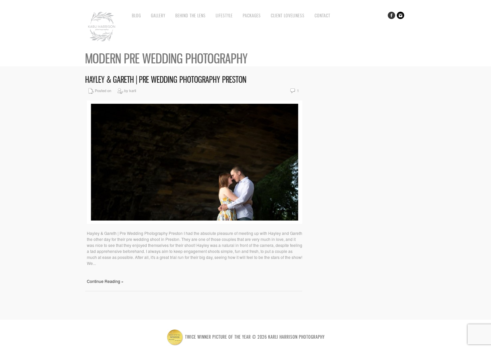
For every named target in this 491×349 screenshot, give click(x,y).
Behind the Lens (190, 15)
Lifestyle (224, 15)
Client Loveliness (288, 15)
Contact (322, 15)
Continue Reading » (105, 281)
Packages (252, 15)
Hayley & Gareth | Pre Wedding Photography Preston (166, 79)
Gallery (158, 15)
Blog (136, 15)
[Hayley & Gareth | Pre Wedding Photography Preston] (194, 222)
